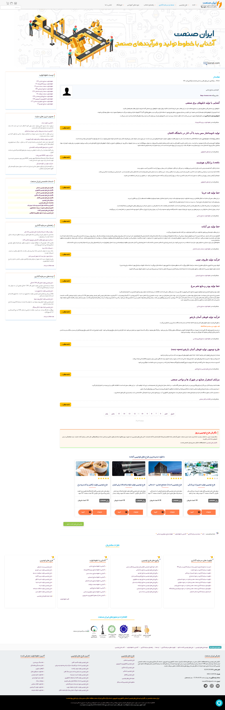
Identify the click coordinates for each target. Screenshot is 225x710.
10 (142, 413)
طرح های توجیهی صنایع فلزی (203, 368)
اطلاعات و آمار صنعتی (205, 399)
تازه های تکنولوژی (206, 151)
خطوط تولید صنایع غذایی (204, 215)
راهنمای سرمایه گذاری (147, 647)
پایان (106, 413)
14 (124, 413)
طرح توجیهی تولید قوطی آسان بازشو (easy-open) (195, 349)
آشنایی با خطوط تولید (132, 647)
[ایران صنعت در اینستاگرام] (211, 686)
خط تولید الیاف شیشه (37, 690)
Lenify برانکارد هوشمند (208, 162)
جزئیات (208, 511)
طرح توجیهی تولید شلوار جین (44, 591)
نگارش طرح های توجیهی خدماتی (44, 192)
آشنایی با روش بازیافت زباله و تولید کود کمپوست (39, 139)
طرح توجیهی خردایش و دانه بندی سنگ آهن (76, 671)
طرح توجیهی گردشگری (128, 667)
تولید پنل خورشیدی (37, 677)
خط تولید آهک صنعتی (37, 683)
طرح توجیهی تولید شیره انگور (43, 579)
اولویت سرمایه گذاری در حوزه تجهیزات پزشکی (197, 572)
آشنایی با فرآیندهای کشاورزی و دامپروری (93, 595)
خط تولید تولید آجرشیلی (36, 687)
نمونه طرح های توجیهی (201, 647)
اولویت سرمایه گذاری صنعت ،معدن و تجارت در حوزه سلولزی (194, 582)
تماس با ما (108, 5)
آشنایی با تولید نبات (46, 122)
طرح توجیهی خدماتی (128, 671)
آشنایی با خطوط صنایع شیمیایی (96, 577)
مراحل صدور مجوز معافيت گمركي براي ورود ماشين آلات (37, 239)
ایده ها (157, 647)
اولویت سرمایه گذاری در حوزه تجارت (200, 569)
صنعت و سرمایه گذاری (166, 5)
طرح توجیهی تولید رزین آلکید (43, 576)
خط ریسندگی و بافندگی (37, 665)
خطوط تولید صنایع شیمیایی (203, 275)
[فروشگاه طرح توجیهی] (15, 3)
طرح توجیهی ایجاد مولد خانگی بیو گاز (42, 307)
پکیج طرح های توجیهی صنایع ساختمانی (147, 569)
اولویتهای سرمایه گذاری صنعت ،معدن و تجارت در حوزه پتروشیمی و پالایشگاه (189, 588)
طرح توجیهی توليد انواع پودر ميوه (43, 298)
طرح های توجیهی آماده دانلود (185, 647)
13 (129, 413)
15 (119, 413)
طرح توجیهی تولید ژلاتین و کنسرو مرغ (92, 484)
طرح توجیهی (183, 5)
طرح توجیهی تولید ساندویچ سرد (43, 290)
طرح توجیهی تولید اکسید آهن (80, 662)
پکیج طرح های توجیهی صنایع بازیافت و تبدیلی (145, 582)
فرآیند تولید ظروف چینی (208, 259)
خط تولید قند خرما (211, 192)
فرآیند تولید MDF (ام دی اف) (44, 155)
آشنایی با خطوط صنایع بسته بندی (95, 573)
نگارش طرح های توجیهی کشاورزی (44, 190)
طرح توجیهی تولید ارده (45, 585)
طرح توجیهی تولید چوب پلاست (79, 668)
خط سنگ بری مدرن (38, 662)
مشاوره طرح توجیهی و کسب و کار (125, 682)
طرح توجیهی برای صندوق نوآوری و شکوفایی (41, 212)
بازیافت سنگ (39, 680)
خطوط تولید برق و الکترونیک (203, 122)
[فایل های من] (11, 3)
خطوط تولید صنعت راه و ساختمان (202, 248)
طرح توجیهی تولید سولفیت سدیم (42, 572)
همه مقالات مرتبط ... (48, 265)
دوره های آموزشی (133, 5)
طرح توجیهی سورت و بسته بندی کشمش (77, 683)
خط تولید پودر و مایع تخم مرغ (205, 286)
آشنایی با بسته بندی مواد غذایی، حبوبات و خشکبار (38, 131)
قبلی (166, 413)
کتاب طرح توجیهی (120, 647)
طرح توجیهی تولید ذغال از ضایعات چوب (77, 687)
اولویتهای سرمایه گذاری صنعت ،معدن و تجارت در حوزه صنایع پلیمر (192, 585)
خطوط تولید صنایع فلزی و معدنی (202, 338)
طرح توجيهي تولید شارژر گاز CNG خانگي (41, 282)
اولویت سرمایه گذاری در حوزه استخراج (199, 576)
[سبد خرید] (8, 3)
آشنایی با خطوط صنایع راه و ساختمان (95, 580)
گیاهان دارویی (39, 668)
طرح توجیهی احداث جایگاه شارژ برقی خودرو (76, 680)
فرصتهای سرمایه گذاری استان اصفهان (200, 591)
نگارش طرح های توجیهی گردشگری (43, 195)
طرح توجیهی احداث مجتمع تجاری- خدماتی (165, 484)
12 (135, 413)
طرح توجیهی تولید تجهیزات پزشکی (201, 484)
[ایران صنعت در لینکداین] (217, 686)
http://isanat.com (206, 95)
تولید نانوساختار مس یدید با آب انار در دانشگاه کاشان (194, 133)
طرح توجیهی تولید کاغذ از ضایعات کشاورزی (76, 677)
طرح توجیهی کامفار (129, 674)
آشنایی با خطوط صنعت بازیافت (96, 584)
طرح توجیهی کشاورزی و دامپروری (125, 663)
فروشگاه (119, 5)
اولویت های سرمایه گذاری (168, 647)
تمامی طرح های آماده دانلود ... (73, 524)
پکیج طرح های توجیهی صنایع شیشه (148, 585)
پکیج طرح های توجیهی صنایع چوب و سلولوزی (145, 579)
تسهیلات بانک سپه (47, 247)
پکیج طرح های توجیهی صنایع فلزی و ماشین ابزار (144, 576)
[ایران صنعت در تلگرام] (205, 686)
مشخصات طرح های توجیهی (46, 202)
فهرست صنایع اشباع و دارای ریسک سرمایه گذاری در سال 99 (193, 566)
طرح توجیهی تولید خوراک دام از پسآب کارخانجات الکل (73, 690)
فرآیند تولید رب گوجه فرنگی (44, 163)
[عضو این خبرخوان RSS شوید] (218, 83)
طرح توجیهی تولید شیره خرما (44, 582)
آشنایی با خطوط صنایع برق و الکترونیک (94, 569)
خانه (193, 5)
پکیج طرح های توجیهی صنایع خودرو (148, 572)
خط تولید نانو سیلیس (37, 674)
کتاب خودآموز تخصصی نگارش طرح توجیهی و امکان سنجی (142, 566)
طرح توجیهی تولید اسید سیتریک (79, 674)
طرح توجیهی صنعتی (129, 660)
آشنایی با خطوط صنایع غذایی (97, 566)
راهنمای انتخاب (149, 5)
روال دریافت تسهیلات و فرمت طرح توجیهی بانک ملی (38, 231)
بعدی (113, 413)
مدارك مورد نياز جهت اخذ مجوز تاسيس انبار (40, 256)
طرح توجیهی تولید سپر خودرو (43, 569)
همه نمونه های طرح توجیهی (45, 595)
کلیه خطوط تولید (64, 598)
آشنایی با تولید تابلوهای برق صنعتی (203, 103)
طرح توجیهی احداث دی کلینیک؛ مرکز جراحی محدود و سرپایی (71, 665)
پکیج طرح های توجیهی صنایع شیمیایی (147, 588)
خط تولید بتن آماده (211, 226)
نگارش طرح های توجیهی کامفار (45, 197)
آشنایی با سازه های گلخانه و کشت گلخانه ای (40, 147)
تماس (208, 438)
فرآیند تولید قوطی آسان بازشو (205, 317)
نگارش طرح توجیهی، (211, 442)
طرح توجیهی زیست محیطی (44, 566)
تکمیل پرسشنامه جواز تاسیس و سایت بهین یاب (40, 205)
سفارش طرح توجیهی (47, 200)
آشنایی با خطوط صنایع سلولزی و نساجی (94, 591)
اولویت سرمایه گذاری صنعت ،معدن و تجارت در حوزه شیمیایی (193, 579)
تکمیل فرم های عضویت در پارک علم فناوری (41, 207)
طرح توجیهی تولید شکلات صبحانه (42, 588)
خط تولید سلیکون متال (37, 671)
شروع (172, 413)
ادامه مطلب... (65, 127)
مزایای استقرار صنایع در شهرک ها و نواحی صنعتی (195, 379)
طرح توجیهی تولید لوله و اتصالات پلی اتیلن (128, 484)
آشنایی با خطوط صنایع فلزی (97, 587)
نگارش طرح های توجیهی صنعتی (44, 187)
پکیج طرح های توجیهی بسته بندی (148, 591)
